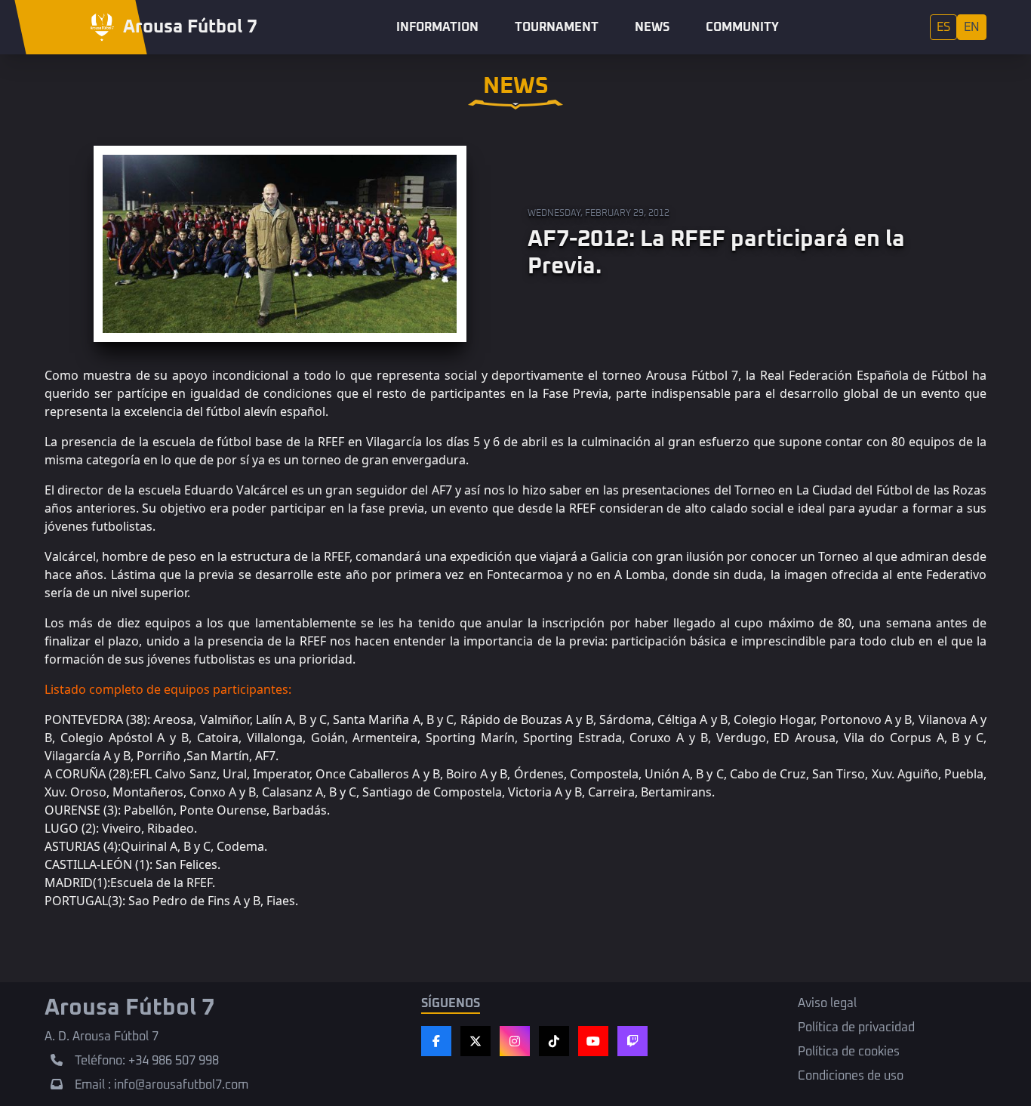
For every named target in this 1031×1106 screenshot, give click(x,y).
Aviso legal (827, 1003)
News (652, 27)
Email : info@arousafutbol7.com (161, 1085)
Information (437, 27)
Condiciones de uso (850, 1076)
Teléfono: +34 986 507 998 (147, 1061)
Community (742, 27)
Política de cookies (849, 1052)
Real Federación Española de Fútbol (864, 375)
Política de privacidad (856, 1027)
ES (943, 27)
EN (972, 27)
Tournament (557, 27)
